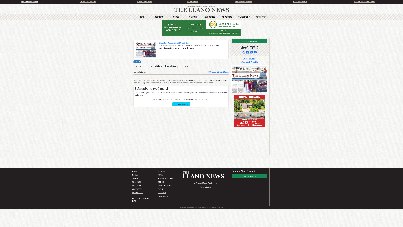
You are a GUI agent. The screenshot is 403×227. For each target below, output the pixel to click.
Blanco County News (144, 2)
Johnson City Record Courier (364, 2)
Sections (159, 17)
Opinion (137, 62)
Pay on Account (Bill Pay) (141, 199)
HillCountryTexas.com (211, 207)
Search (193, 17)
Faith (160, 189)
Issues (176, 17)
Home (142, 17)
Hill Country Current (88, 2)
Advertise (227, 17)
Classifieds (244, 17)
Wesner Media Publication (206, 183)
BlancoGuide (220, 207)
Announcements (166, 185)
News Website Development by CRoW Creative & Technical (193, 207)
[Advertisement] (246, 141)
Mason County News (300, 2)
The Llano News (192, 2)
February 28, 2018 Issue (218, 72)
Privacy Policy (205, 187)
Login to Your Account (243, 171)
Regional (162, 193)
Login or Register (181, 104)
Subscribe (210, 17)
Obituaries (163, 196)
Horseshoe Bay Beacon (243, 2)
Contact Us (261, 17)
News (160, 175)
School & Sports (165, 178)
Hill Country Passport (29, 2)
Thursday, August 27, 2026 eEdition (174, 43)
